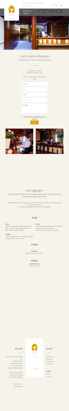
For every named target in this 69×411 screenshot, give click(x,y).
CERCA (58, 11)
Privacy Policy (38, 117)
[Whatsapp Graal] (53, 5)
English (54, 3)
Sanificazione (49, 361)
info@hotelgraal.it (18, 386)
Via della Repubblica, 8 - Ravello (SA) (36, 3)
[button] (52, 11)
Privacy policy (49, 357)
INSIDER (48, 374)
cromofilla (48, 376)
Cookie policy (49, 359)
